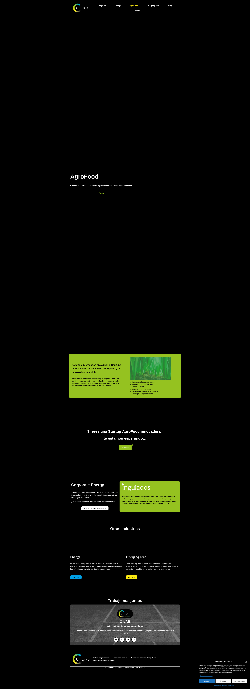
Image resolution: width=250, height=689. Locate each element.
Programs (102, 6)
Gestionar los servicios (206, 676)
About (137, 10)
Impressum (231, 685)
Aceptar (206, 681)
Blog (170, 6)
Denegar (223, 681)
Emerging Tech (153, 6)
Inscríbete (125, 447)
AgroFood (134, 6)
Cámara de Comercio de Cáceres (131, 668)
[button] (246, 661)
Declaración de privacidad (220, 685)
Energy (118, 6)
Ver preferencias (239, 681)
